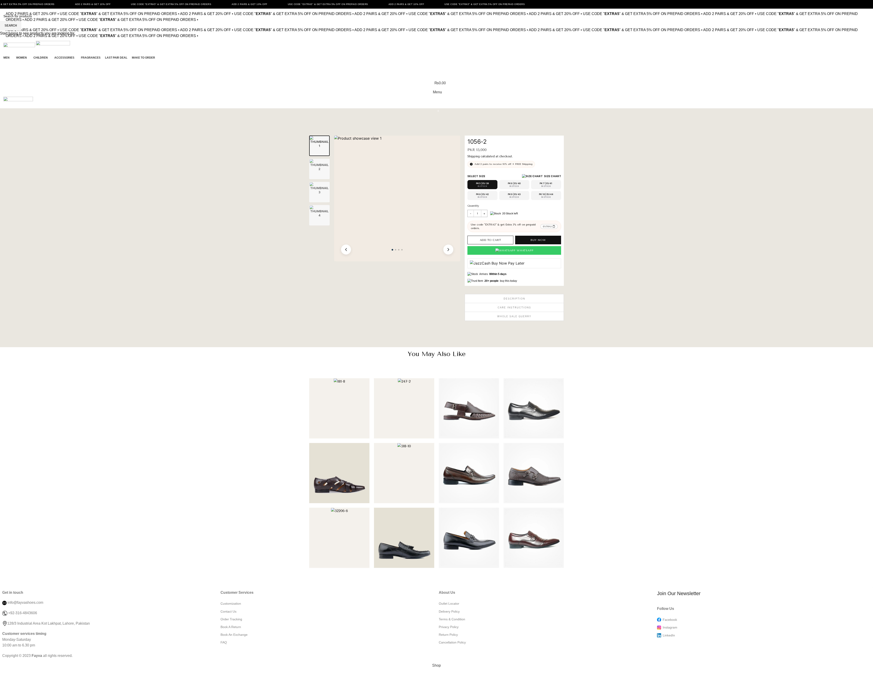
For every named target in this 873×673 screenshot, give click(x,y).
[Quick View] (362, 432)
